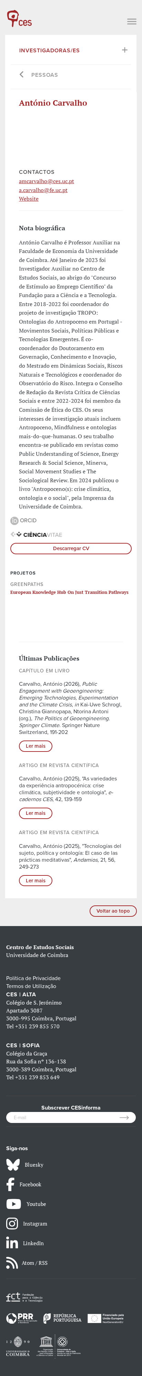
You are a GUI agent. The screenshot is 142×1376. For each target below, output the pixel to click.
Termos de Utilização (31, 986)
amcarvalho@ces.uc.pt (46, 181)
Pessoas (44, 75)
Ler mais (35, 746)
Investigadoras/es (49, 50)
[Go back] (21, 75)
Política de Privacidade (33, 978)
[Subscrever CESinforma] (128, 1117)
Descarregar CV (71, 548)
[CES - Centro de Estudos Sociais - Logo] (19, 15)
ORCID (28, 520)
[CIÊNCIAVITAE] (36, 534)
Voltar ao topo (113, 911)
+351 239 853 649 (37, 1077)
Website (29, 198)
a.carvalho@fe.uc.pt (43, 190)
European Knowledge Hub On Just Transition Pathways (69, 592)
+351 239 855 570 (37, 1026)
